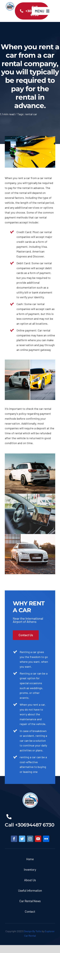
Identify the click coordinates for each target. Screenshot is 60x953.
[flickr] (46, 839)
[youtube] (38, 839)
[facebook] (14, 839)
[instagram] (30, 839)
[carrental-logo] (10, 3)
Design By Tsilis (32, 931)
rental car (31, 114)
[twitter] (22, 839)
